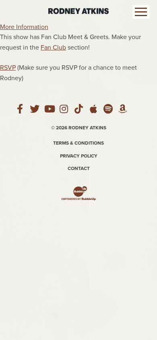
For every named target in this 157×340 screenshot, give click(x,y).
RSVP (8, 68)
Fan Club (53, 48)
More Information (24, 27)
